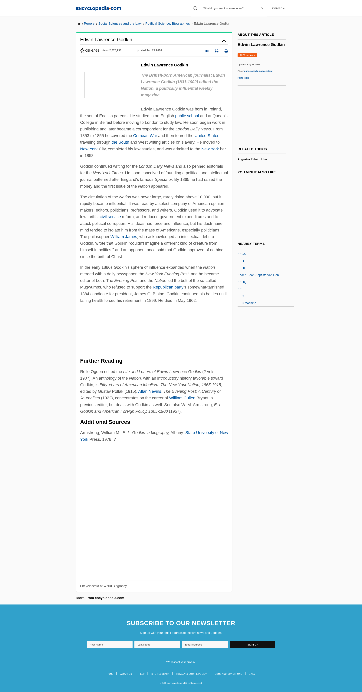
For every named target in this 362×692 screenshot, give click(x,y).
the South (120, 142)
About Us (126, 674)
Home (110, 674)
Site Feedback (160, 674)
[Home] (98, 8)
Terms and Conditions (228, 674)
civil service (110, 216)
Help (142, 674)
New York (89, 149)
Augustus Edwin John (252, 159)
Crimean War (145, 135)
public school (187, 115)
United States (207, 135)
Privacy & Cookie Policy (191, 674)
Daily (252, 674)
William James (123, 236)
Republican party (168, 287)
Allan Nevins (149, 391)
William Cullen (182, 398)
